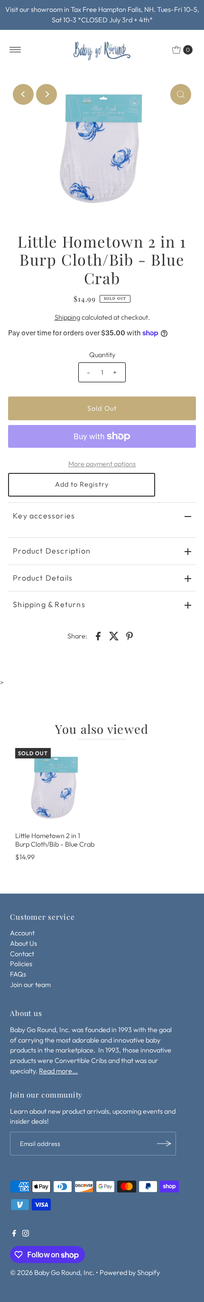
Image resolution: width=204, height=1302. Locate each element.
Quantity (102, 355)
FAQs (18, 974)
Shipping (67, 317)
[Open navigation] (15, 50)
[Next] (46, 94)
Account (22, 933)
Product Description (52, 550)
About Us (23, 943)
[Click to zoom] (180, 94)
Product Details (43, 577)
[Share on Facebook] (98, 635)
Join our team (30, 984)
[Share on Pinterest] (129, 635)
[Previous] (23, 94)
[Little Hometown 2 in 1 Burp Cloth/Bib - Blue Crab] (55, 788)
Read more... (58, 1071)
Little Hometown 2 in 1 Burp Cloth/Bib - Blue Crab (54, 839)
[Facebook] (14, 1234)
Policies (21, 964)
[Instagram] (25, 1234)
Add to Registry (82, 484)
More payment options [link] (102, 464)
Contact (22, 954)
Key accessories (44, 515)
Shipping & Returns (49, 604)
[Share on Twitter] (114, 635)
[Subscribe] (164, 1143)
